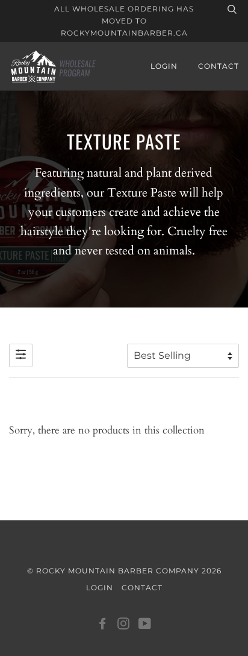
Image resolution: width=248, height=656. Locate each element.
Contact (218, 66)
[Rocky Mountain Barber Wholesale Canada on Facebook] (102, 625)
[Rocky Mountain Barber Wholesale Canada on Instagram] (123, 625)
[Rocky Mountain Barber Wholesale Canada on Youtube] (145, 625)
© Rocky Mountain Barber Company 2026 (124, 570)
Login (164, 66)
